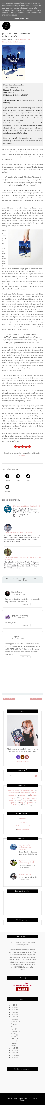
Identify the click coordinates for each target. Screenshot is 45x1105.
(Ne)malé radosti (13, 790)
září (12, 1026)
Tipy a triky (29, 803)
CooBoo (10, 42)
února (13, 1043)
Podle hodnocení (23, 830)
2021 (14, 1010)
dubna (13, 1038)
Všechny (23, 818)
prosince (14, 1019)
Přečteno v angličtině (23, 801)
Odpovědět (25, 604)
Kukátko (26, 798)
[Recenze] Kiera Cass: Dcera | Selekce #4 (18, 532)
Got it (28, 18)
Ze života (27, 805)
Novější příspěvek (9, 699)
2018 (14, 1017)
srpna (13, 1029)
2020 (14, 1012)
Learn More (19, 18)
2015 (14, 1053)
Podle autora (23, 822)
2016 (14, 1050)
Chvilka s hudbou (27, 790)
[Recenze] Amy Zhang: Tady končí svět (26, 506)
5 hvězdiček (22, 39)
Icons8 (22, 969)
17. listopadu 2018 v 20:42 (19, 594)
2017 (14, 1048)
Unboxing (16, 805)
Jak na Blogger (25, 792)
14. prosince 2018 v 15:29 (18, 618)
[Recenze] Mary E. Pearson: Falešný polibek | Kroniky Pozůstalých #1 (22, 558)
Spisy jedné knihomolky (19, 616)
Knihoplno (22, 795)
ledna (13, 1045)
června (13, 1034)
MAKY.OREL (17, 967)
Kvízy (33, 798)
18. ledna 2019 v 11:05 (18, 639)
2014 (14, 1055)
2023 (14, 1005)
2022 (14, 1007)
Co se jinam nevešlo (14, 792)
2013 (14, 1057)
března (13, 1041)
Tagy (21, 803)
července (14, 1031)
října (13, 1024)
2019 (14, 1014)
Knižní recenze (18, 42)
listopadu (14, 1022)
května (13, 1036)
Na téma (11, 801)
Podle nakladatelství (23, 826)
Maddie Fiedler (16, 592)
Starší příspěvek (36, 699)
